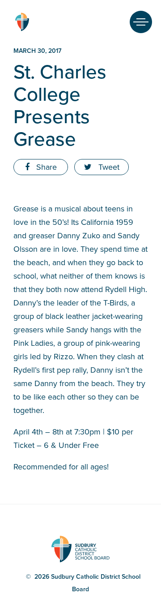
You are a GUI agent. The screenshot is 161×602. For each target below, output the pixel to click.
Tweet (107, 167)
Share (45, 167)
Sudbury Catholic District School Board (21, 22)
